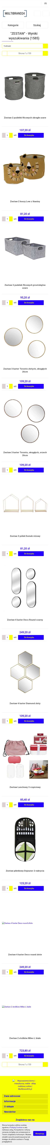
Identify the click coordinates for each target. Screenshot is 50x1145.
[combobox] (25, 46)
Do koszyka (29, 135)
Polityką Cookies (16, 1127)
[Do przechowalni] (46, 135)
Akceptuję (39, 1133)
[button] (25, 1096)
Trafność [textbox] (7, 46)
